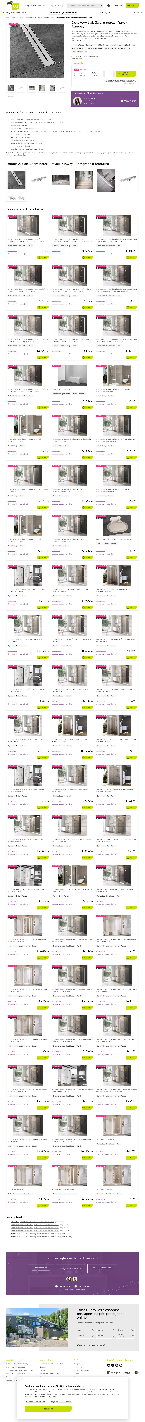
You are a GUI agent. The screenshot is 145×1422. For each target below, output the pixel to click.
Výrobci (76, 1374)
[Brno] (37, 1327)
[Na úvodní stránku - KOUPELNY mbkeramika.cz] (12, 5)
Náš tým (77, 1364)
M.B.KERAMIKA (12, 17)
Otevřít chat (84, 1286)
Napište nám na (41, 1269)
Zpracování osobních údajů (50, 1374)
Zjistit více (75, 40)
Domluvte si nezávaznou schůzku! (52, 1364)
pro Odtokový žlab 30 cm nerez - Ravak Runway (33, 1222)
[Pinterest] (120, 1365)
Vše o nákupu (46, 1360)
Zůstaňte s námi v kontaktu (120, 1360)
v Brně (102, 1269)
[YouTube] (108, 1365)
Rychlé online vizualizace (15, 1367)
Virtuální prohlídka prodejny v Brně (19, 1370)
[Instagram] (116, 1365)
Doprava (41, 6)
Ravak (81, 45)
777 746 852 (64, 1286)
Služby (26, 6)
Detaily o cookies (53, 1396)
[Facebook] (112, 1365)
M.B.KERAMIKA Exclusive (15, 1374)
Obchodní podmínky (81, 1370)
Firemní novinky (80, 1367)
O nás (33, 6)
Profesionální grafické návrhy (17, 1364)
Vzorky (50, 6)
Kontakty (59, 6)
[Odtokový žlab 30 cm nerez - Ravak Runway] (37, 51)
